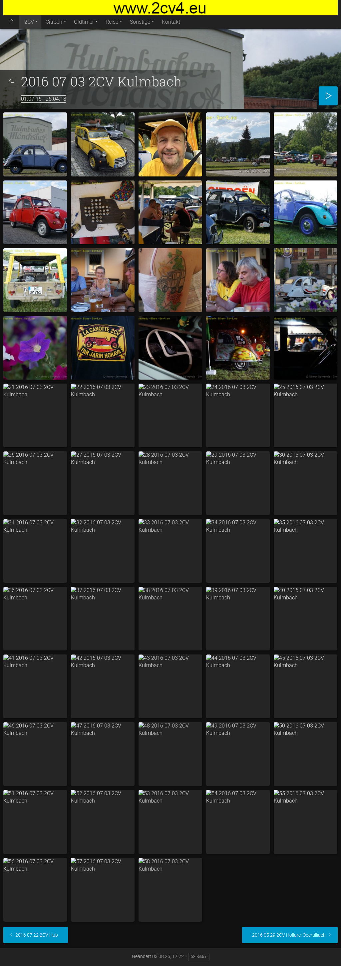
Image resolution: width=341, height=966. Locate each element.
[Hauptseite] (170, 7)
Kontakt (171, 22)
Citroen (54, 22)
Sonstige (140, 22)
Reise (112, 22)
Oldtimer (84, 22)
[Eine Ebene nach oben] (11, 81)
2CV (29, 22)
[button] (13, 952)
